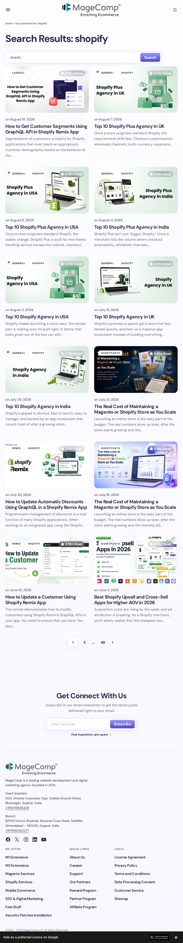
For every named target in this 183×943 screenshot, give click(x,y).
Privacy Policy (125, 865)
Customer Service (128, 890)
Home (9, 23)
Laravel (18, 72)
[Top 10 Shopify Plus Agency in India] (136, 190)
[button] (8, 9)
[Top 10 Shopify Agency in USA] (47, 279)
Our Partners (80, 882)
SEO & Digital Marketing (24, 898)
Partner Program (83, 898)
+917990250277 (17, 831)
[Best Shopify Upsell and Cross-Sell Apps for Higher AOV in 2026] (136, 560)
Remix (16, 448)
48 (103, 642)
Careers (76, 865)
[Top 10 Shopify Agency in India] (47, 369)
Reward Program (83, 890)
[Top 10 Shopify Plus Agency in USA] (47, 190)
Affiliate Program (83, 907)
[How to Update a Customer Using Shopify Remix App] (47, 560)
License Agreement (130, 857)
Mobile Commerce (20, 890)
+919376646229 (17, 808)
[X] (16, 839)
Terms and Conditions (132, 873)
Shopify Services (18, 882)
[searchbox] (72, 57)
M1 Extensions (16, 857)
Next (112, 642)
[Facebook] (8, 839)
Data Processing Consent (134, 882)
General (107, 72)
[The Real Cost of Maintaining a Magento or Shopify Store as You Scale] (136, 369)
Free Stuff (13, 907)
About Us (77, 857)
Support (76, 873)
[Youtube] (43, 839)
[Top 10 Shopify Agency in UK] (136, 279)
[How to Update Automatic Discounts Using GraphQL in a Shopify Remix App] (47, 464)
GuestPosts (110, 352)
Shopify (127, 72)
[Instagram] (25, 839)
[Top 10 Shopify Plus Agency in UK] (136, 89)
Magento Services (19, 873)
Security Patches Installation (28, 915)
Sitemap (121, 898)
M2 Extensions (17, 865)
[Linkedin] (34, 839)
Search (150, 57)
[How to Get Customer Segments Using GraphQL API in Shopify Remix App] (47, 89)
